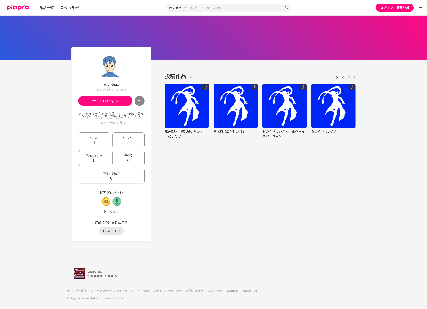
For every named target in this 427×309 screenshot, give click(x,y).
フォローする (108, 101)
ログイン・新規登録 (394, 7)
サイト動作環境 (77, 290)
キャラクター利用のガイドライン (112, 290)
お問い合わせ (194, 290)
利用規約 (143, 290)
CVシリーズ (215, 290)
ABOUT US (250, 290)
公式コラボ (69, 7)
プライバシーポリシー (167, 290)
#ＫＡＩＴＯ (111, 230)
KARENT (233, 290)
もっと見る (111, 211)
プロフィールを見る (111, 122)
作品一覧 (46, 7)
